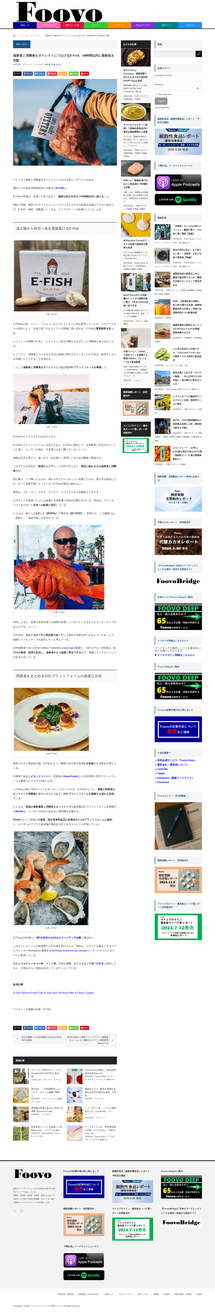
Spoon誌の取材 (72, 648)
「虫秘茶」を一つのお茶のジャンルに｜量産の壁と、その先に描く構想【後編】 (187, 230)
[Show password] (197, 88)
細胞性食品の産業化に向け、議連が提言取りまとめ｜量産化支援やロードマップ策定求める (187, 279)
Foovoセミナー (48, 25)
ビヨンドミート (39, 776)
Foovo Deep (101, 1076)
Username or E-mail (163, 75)
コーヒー (137, 380)
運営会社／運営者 (65, 1294)
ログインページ (125, 1294)
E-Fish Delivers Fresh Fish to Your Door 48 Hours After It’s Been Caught (53, 992)
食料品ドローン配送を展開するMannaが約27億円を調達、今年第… (100, 1092)
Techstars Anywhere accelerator (69, 950)
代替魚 (126, 156)
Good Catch (70, 776)
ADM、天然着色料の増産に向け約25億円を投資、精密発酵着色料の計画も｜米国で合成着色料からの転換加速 (187, 307)
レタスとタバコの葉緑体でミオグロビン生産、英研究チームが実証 (187, 400)
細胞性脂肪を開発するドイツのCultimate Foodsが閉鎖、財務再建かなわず (187, 329)
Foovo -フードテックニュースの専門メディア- (43, 1306)
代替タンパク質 (72, 25)
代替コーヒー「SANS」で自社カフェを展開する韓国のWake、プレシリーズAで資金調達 (135, 356)
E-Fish (60, 188)
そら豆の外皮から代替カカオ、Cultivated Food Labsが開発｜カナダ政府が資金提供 (187, 354)
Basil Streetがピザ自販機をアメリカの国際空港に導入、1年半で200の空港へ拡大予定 (135, 300)
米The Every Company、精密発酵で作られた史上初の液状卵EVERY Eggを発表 (135, 75)
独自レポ (25, 25)
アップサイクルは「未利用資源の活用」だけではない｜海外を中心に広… (100, 1130)
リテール (57, 1080)
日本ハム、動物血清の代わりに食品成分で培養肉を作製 (135, 184)
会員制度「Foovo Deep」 (89, 1294)
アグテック (119, 25)
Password (159, 84)
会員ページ (166, 25)
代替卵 (133, 269)
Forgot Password (162, 108)
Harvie (19, 811)
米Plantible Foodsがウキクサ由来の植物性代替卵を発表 (135, 244)
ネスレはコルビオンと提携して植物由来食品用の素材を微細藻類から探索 (135, 128)
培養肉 (142, 209)
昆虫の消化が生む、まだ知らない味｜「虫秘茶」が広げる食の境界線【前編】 (187, 254)
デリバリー (27, 64)
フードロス (38, 64)
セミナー (91, 1079)
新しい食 (177, 243)
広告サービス (142, 1294)
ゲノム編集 (57, 1099)
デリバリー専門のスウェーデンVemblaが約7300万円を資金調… (46, 1073)
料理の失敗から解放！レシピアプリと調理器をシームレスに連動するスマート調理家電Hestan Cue (87, 1040)
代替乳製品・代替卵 (131, 99)
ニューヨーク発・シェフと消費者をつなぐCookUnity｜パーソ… (100, 1111)
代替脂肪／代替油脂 (192, 338)
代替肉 (144, 153)
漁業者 (100, 963)
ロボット (96, 25)
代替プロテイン (141, 96)
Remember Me (164, 94)
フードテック (167, 243)
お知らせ (190, 25)
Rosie (16, 819)
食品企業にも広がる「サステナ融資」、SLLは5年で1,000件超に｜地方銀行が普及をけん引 (187, 378)
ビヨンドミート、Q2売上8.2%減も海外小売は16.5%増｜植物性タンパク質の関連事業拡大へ (187, 453)
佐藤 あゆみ (56, 64)
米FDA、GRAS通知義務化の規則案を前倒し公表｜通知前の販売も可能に (187, 424)
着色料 (169, 318)
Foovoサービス (143, 25)
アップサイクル (172, 365)
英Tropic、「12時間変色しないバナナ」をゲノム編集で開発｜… (46, 1092)
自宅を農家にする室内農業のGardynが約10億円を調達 (41, 1038)
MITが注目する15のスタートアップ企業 (58, 937)
